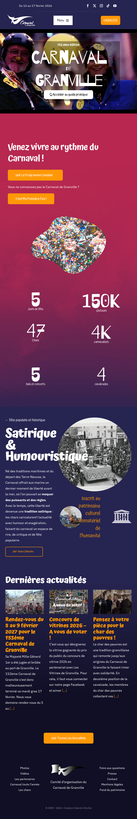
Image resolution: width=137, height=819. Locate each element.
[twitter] (94, 5)
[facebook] (87, 5)
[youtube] (114, 5)
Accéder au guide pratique (70, 94)
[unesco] (121, 511)
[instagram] (101, 5)
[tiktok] (108, 5)
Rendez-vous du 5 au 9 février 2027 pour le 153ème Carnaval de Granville (24, 634)
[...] (11, 708)
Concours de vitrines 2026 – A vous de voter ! (68, 628)
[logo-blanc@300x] (21, 16)
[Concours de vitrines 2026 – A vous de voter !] (68, 602)
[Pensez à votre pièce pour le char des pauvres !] (112, 602)
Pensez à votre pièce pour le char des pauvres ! (111, 628)
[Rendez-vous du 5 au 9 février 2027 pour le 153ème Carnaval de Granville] (24, 602)
